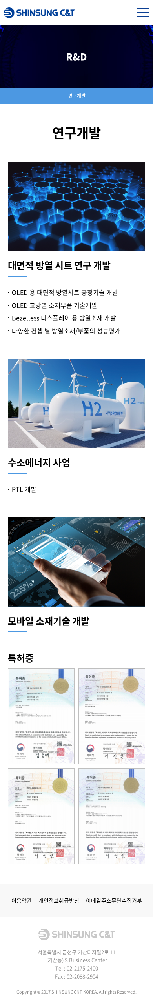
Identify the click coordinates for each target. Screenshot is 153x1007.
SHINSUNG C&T (39, 12)
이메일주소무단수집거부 (114, 900)
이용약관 (21, 900)
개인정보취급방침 (58, 900)
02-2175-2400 (82, 968)
